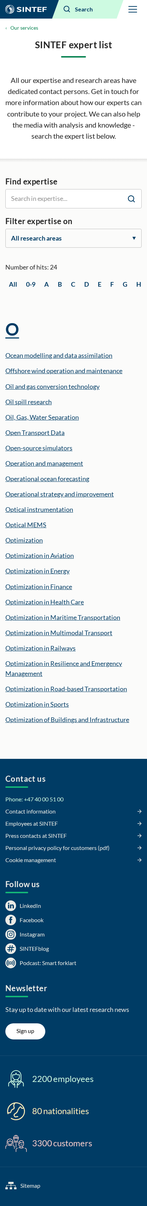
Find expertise (31, 181)
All (13, 284)
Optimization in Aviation (39, 555)
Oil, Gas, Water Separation (42, 417)
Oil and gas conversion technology (52, 386)
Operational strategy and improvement (59, 494)
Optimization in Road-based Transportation (66, 689)
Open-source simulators (38, 448)
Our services (24, 28)
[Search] (131, 198)
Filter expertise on (39, 221)
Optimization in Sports (37, 704)
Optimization (24, 540)
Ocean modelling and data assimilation (58, 355)
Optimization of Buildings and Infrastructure (67, 719)
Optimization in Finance (38, 586)
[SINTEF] (26, 9)
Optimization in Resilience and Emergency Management (63, 668)
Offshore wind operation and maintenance (63, 371)
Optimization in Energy (37, 571)
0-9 (30, 284)
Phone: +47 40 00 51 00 (34, 799)
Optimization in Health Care (44, 602)
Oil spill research (28, 402)
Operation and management (44, 463)
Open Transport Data (35, 432)
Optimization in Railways (40, 648)
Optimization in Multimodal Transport (58, 633)
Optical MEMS (25, 525)
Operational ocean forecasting (47, 479)
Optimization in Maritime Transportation (62, 617)
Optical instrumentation (39, 509)
